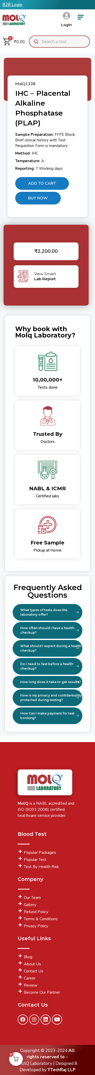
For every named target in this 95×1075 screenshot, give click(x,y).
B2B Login (12, 5)
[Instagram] (34, 1019)
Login (66, 25)
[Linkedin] (46, 1019)
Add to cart (42, 183)
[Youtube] (57, 1019)
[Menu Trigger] (81, 19)
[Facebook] (23, 1019)
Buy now (38, 198)
